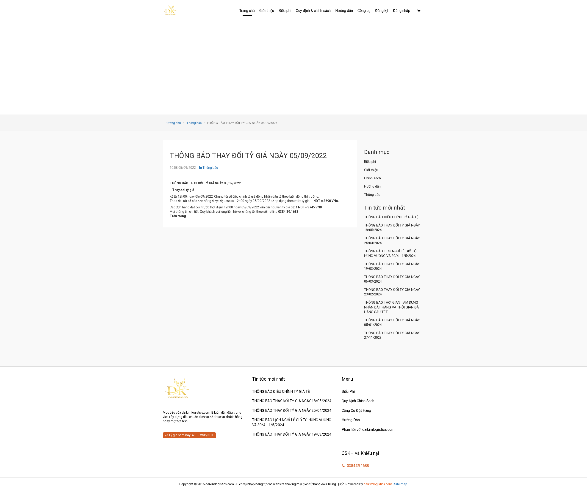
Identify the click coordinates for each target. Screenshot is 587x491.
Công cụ (364, 10)
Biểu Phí (348, 391)
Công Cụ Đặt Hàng (356, 410)
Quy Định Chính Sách (358, 401)
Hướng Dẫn (351, 420)
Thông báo (194, 123)
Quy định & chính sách (313, 10)
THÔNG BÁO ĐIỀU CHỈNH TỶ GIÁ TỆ (392, 217)
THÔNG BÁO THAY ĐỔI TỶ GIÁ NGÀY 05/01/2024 (392, 322)
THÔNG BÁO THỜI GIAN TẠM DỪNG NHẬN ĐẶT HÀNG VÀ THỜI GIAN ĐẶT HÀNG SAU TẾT (392, 307)
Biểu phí (285, 10)
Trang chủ (247, 10)
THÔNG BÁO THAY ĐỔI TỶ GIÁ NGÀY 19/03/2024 (392, 266)
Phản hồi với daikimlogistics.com (368, 429)
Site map (400, 484)
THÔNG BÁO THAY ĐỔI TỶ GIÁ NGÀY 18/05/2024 (392, 227)
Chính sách (372, 178)
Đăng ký (381, 10)
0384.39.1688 (357, 466)
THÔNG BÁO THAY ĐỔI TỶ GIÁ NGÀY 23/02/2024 (392, 292)
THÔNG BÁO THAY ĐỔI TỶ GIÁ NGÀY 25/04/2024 (392, 240)
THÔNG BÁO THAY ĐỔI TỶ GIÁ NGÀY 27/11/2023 (392, 335)
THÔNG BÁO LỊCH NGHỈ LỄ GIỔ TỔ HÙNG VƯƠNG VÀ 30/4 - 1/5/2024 (390, 253)
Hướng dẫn (344, 10)
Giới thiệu (266, 10)
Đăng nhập (401, 10)
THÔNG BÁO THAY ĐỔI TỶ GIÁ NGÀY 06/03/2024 (392, 279)
